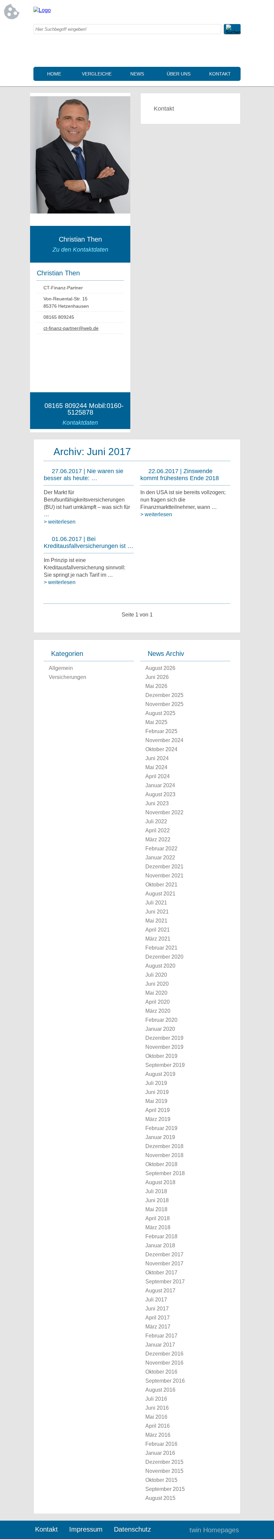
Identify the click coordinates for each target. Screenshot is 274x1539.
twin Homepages (214, 1530)
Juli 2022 (156, 821)
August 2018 (160, 1182)
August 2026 (160, 668)
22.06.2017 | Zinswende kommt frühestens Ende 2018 (179, 474)
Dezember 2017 (164, 1254)
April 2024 (157, 776)
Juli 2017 (156, 1299)
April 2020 (157, 1002)
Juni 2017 (157, 1308)
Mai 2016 (156, 1417)
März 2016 (157, 1435)
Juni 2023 (157, 803)
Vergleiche (97, 74)
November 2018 (164, 1155)
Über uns (178, 74)
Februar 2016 (161, 1444)
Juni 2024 (157, 758)
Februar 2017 (161, 1336)
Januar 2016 (160, 1453)
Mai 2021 (156, 921)
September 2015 (165, 1489)
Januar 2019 (160, 1137)
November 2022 (164, 812)
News (137, 74)
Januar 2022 (160, 857)
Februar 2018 (161, 1236)
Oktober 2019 (161, 1056)
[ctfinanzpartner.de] (42, 10)
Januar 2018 (160, 1245)
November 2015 (164, 1471)
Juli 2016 (156, 1399)
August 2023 (160, 794)
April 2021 (157, 930)
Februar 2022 (161, 848)
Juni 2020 (157, 984)
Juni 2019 (157, 1092)
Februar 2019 (161, 1128)
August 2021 (160, 893)
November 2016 (164, 1363)
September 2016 (165, 1381)
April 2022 (157, 830)
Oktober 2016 (161, 1372)
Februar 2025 (161, 731)
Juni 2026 (157, 677)
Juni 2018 (157, 1200)
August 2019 (160, 1074)
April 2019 (157, 1110)
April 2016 (157, 1426)
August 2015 (160, 1498)
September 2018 (165, 1173)
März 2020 (157, 1011)
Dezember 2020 (164, 957)
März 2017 (157, 1327)
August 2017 (160, 1290)
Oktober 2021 (161, 884)
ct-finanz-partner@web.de (71, 328)
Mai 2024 (156, 767)
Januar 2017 (160, 1345)
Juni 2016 (157, 1408)
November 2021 (164, 875)
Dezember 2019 (164, 1038)
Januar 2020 (160, 1029)
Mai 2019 (156, 1101)
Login (170, 1530)
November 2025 (164, 704)
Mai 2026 (156, 686)
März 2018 (157, 1227)
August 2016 (160, 1390)
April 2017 (157, 1317)
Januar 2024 (160, 785)
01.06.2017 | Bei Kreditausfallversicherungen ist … (88, 542)
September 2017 (165, 1281)
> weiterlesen (60, 522)
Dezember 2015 (164, 1462)
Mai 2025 (156, 722)
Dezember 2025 (164, 695)
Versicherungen (67, 677)
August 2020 (160, 966)
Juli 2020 (156, 975)
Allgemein (61, 668)
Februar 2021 (161, 948)
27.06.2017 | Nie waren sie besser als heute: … (83, 474)
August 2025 (160, 713)
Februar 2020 (161, 1020)
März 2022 (157, 839)
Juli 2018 (156, 1191)
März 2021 (157, 939)
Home (54, 74)
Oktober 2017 (161, 1272)
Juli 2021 (156, 902)
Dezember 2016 (164, 1354)
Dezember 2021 (164, 866)
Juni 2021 (157, 912)
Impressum (86, 1529)
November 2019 (164, 1047)
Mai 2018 (156, 1209)
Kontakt (220, 74)
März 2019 (157, 1119)
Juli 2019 (156, 1083)
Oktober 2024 (161, 749)
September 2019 (165, 1065)
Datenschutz (132, 1529)
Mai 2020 (156, 993)
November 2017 (164, 1263)
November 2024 (164, 740)
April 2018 (157, 1218)
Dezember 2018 (164, 1146)
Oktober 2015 (161, 1480)
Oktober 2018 (161, 1164)
